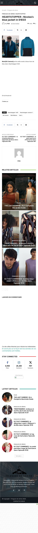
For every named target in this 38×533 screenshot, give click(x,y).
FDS (8, 23)
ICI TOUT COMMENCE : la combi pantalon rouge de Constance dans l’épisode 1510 (25, 448)
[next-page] (6, 289)
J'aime (7, 361)
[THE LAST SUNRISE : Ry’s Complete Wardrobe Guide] (19, 191)
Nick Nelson (14, 115)
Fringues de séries (12, 10)
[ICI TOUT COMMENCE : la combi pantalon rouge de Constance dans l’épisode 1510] (7, 447)
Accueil (4, 10)
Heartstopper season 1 (26, 112)
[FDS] (3, 23)
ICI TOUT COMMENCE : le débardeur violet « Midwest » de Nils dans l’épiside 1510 (19, 281)
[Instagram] (19, 490)
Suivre (19, 361)
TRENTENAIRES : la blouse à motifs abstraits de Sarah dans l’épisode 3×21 (19, 244)
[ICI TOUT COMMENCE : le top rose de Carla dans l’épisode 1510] (7, 435)
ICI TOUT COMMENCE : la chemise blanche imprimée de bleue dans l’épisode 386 (10, 139)
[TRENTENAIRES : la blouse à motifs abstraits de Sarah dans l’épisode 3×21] (19, 229)
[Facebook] (14, 490)
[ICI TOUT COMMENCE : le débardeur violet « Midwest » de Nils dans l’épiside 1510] (19, 267)
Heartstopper (20, 14)
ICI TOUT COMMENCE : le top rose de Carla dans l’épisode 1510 (24, 436)
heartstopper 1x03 (13, 112)
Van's (20, 115)
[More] (26, 30)
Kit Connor (6, 115)
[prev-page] (3, 289)
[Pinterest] (24, 490)
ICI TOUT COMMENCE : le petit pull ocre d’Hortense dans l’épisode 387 (28, 139)
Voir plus (18, 456)
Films (19, 203)
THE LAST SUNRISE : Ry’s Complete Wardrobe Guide (19, 207)
